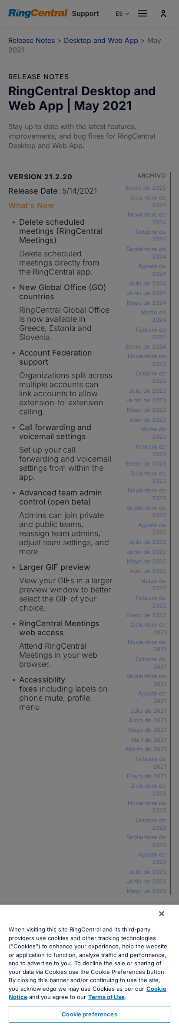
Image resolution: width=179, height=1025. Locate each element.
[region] (89, 965)
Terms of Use (106, 996)
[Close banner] (161, 913)
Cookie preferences (89, 1014)
